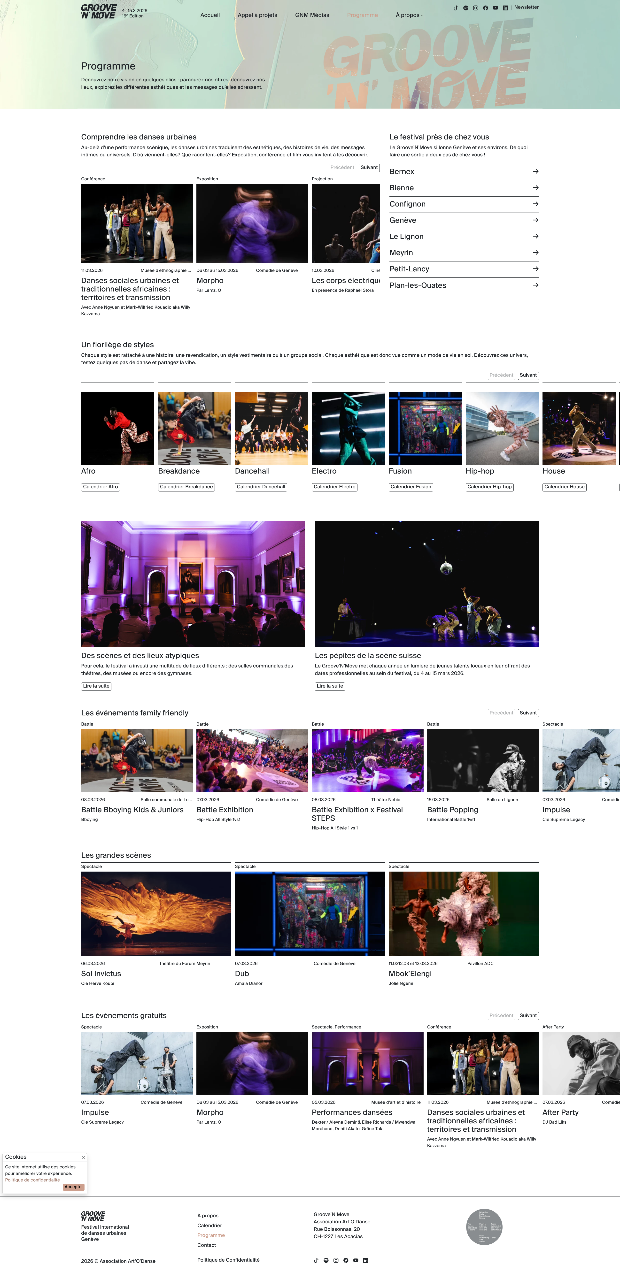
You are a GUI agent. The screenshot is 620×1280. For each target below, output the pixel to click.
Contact (206, 1245)
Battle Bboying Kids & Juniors (132, 810)
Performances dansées (352, 1113)
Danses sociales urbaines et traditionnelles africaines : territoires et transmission (130, 289)
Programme (362, 15)
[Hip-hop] (502, 428)
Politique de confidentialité (32, 1180)
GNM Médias (312, 15)
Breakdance (179, 471)
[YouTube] (495, 8)
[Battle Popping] (483, 760)
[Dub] (310, 914)
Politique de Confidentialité (228, 1260)
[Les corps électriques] (368, 223)
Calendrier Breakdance (186, 487)
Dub (242, 974)
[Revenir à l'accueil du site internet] (99, 11)
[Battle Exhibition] (252, 760)
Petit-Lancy (409, 269)
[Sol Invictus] (156, 914)
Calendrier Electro (335, 487)
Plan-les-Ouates (417, 286)
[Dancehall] (271, 428)
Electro (324, 471)
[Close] (83, 1157)
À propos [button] (408, 15)
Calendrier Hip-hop (490, 487)
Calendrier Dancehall (261, 487)
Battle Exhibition (224, 810)
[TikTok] (455, 8)
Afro (88, 471)
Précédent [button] (343, 167)
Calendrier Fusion (411, 487)
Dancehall (252, 471)
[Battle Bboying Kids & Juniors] (137, 760)
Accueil (210, 15)
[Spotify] (465, 8)
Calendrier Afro (100, 487)
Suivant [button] (369, 167)
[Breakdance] (194, 428)
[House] (579, 428)
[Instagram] (475, 8)
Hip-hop (480, 471)
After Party (560, 1113)
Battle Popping (453, 810)
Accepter (74, 1187)
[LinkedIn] (505, 8)
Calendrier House (564, 487)
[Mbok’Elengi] (464, 914)
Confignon (407, 204)
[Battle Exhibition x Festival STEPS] (368, 760)
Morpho (210, 281)
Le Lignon (406, 237)
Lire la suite (96, 686)
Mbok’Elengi (410, 974)
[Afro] (117, 428)
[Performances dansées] (368, 1063)
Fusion (400, 471)
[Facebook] (485, 8)
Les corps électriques (349, 281)
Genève (402, 220)
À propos (207, 1216)
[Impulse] (137, 1063)
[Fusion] (425, 428)
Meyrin (401, 253)
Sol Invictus (101, 974)
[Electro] (348, 428)
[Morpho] (252, 223)
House (553, 471)
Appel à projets (257, 15)
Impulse (556, 810)
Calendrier (209, 1225)
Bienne (401, 188)
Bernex (401, 172)
